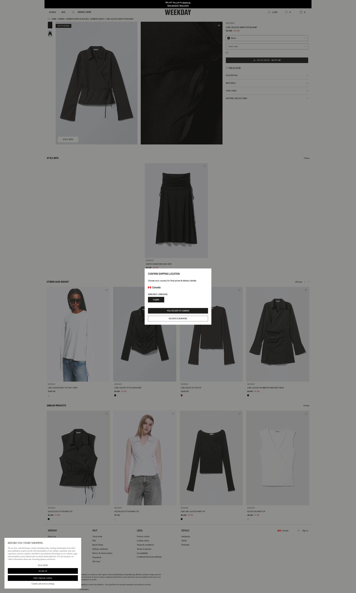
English (156, 300)
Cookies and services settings (43, 584)
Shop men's (184, 6)
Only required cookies (43, 578)
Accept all (43, 571)
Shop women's (172, 6)
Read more (43, 565)
